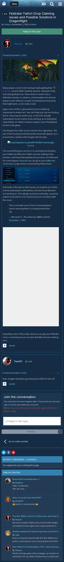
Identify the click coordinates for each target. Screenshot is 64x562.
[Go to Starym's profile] (7, 43)
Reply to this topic (32, 31)
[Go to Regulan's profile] (8, 480)
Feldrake (7, 91)
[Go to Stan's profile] (8, 533)
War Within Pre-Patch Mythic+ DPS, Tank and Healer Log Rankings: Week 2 (36, 546)
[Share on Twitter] (4, 452)
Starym (7, 24)
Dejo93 (18, 361)
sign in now (9, 404)
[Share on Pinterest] (13, 452)
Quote (12, 345)
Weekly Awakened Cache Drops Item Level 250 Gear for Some (36, 531)
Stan (17, 534)
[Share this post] (58, 55)
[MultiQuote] (4, 345)
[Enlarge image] (31, 70)
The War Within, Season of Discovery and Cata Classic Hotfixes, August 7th (36, 516)
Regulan (19, 482)
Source (30, 145)
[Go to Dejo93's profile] (7, 361)
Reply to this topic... (18, 421)
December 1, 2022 (17, 220)
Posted (15, 55)
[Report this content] (54, 55)
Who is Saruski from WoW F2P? (26, 497)
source (23, 160)
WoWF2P (19, 501)
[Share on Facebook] (8, 452)
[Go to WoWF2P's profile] (8, 499)
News (34, 24)
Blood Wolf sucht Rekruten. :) (25, 479)
